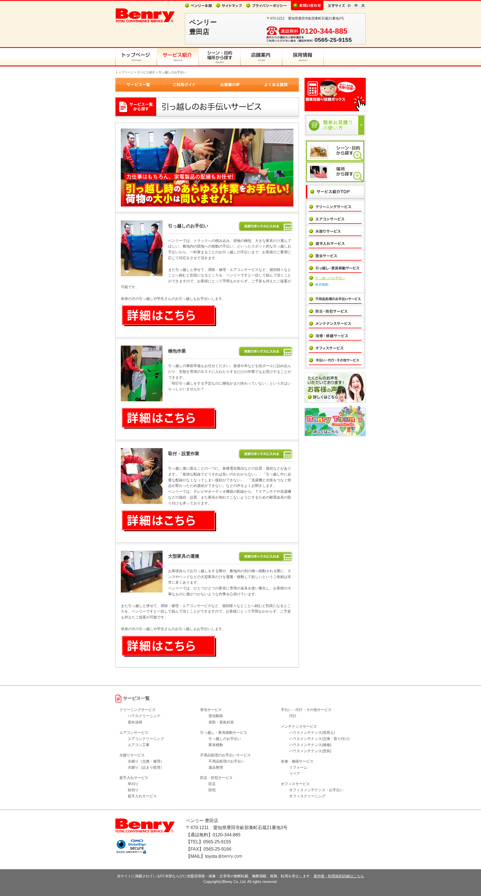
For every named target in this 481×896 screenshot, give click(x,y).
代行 (292, 716)
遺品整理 (215, 767)
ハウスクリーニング (144, 716)
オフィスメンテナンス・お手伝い (316, 790)
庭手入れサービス (142, 796)
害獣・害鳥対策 (221, 722)
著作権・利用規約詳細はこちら (338, 876)
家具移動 (321, 284)
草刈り (133, 784)
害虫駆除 (215, 716)
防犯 (212, 790)
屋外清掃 (135, 722)
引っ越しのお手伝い (330, 278)
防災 (212, 784)
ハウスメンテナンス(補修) (310, 745)
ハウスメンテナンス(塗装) (310, 751)
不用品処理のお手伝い (226, 761)
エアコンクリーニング (146, 739)
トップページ (124, 72)
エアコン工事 (138, 745)
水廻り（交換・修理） (146, 761)
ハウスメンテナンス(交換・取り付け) (319, 739)
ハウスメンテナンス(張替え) (312, 732)
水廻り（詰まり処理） (146, 767)
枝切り (133, 790)
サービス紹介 (146, 72)
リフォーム (298, 767)
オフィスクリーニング (307, 796)
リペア (294, 773)
